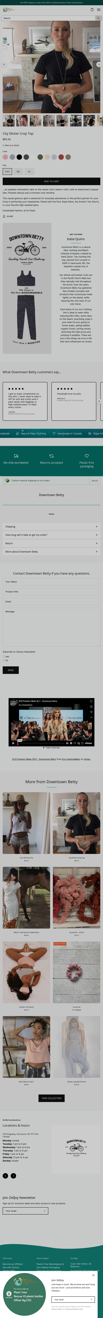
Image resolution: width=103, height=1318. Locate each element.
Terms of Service (72, 1309)
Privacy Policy (57, 1309)
